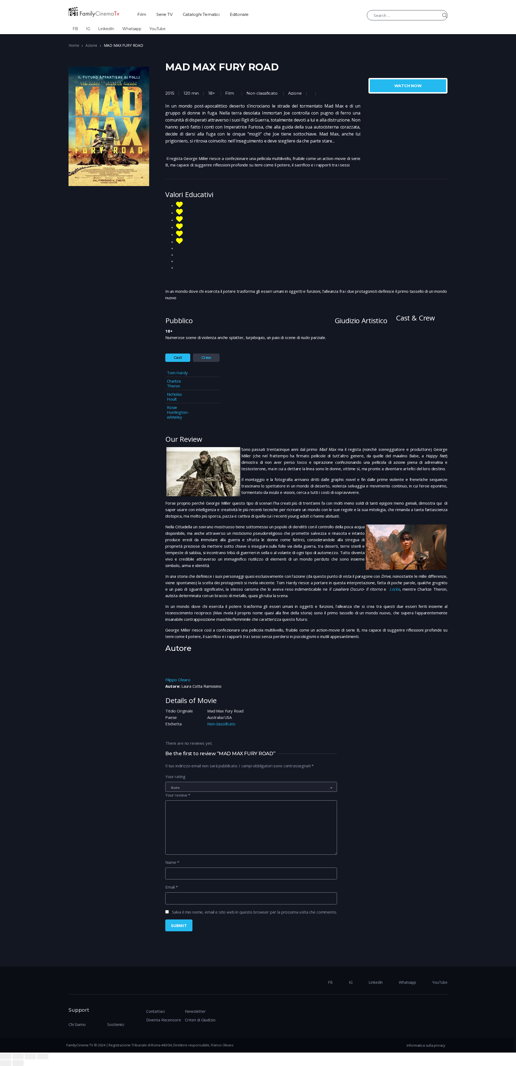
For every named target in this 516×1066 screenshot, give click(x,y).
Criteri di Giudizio (200, 1019)
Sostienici (115, 1024)
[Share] (18, 1056)
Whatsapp (131, 28)
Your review (177, 795)
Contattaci (155, 1011)
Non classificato (261, 93)
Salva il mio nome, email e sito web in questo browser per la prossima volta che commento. (254, 912)
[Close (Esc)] (5, 1056)
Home (74, 45)
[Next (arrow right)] (18, 1063)
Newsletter (195, 1011)
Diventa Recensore (163, 1019)
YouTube (157, 28)
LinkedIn (106, 28)
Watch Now (408, 85)
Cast (178, 357)
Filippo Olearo (177, 679)
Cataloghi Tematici (201, 14)
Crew (206, 357)
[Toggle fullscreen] (30, 1056)
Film (141, 14)
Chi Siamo (77, 1024)
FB (75, 28)
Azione (91, 45)
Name (172, 862)
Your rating (175, 776)
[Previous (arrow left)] (5, 1063)
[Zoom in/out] (42, 1056)
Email (171, 887)
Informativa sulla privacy (426, 1045)
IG (88, 28)
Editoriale (239, 14)
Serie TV (164, 14)
